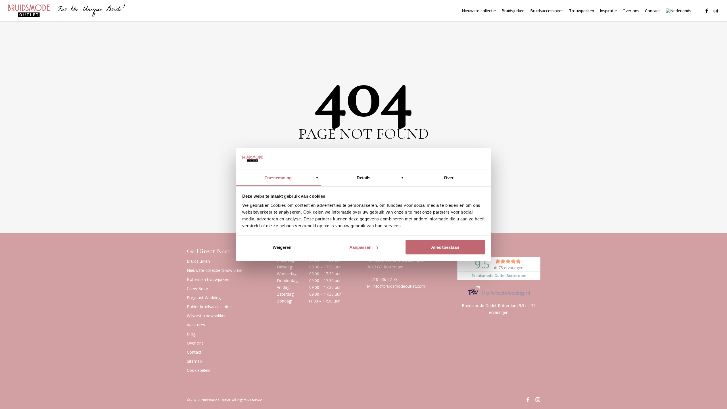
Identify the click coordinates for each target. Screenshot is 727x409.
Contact (194, 352)
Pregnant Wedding (204, 297)
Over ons (195, 343)
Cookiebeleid (198, 370)
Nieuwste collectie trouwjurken (215, 270)
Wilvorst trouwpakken (207, 315)
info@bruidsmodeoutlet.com (399, 286)
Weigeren (282, 247)
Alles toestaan (445, 247)
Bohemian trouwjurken (208, 279)
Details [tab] (364, 177)
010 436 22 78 (384, 279)
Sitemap (194, 361)
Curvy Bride (197, 288)
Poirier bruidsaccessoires (210, 306)
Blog (191, 334)
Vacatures (196, 324)
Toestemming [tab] (278, 177)
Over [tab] (449, 177)
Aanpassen (360, 247)
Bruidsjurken (198, 261)
